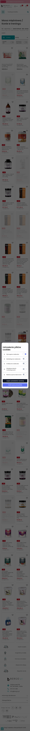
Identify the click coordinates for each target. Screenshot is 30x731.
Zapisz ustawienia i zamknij (15, 381)
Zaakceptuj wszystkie (15, 385)
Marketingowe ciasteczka (13, 359)
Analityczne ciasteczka (12, 363)
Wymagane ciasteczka (12, 354)
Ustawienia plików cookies (12, 348)
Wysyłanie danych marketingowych (11, 369)
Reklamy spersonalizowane (14, 374)
